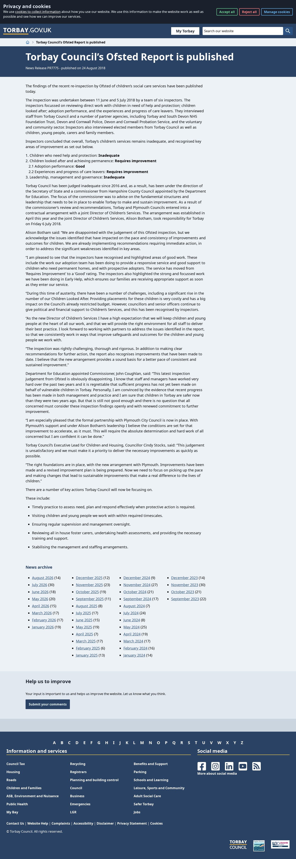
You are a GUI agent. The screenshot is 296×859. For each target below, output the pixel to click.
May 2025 (84, 627)
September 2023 (185, 598)
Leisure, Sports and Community (159, 788)
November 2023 (184, 584)
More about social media (217, 773)
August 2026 (42, 577)
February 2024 (135, 648)
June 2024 (131, 620)
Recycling (77, 764)
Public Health (17, 804)
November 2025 (89, 584)
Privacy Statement (132, 823)
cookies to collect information (38, 11)
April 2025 (84, 634)
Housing (13, 772)
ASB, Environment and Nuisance (32, 796)
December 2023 (184, 577)
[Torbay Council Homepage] (27, 31)
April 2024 (132, 634)
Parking (140, 772)
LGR (73, 812)
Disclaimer (105, 823)
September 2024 (137, 598)
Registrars (78, 772)
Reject (249, 12)
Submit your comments (48, 704)
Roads (11, 780)
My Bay (12, 812)
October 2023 (182, 591)
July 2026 (39, 584)
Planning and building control (94, 780)
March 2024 (133, 641)
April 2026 (40, 605)
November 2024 (136, 584)
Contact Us (15, 823)
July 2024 (131, 612)
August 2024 (134, 605)
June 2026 (40, 591)
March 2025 (86, 641)
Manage (277, 12)
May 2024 (131, 627)
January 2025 (87, 655)
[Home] (28, 42)
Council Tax (15, 764)
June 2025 (84, 620)
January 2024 (134, 655)
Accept (227, 12)
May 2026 (40, 598)
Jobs (137, 812)
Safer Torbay (144, 804)
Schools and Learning (151, 780)
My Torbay (185, 31)
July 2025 (83, 612)
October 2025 (87, 591)
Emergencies (80, 804)
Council (76, 788)
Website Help (37, 823)
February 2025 (88, 648)
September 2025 (90, 598)
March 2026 (42, 612)
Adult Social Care (147, 796)
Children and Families (23, 788)
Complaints (61, 823)
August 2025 (86, 605)
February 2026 (44, 620)
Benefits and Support (151, 764)
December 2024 (136, 577)
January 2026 (43, 627)
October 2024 (134, 591)
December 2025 (89, 577)
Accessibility (83, 823)
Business (77, 796)
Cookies (156, 823)
